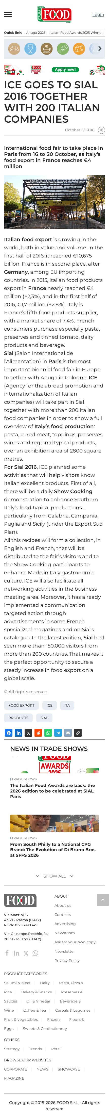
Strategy (12, 1049)
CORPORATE (15, 1069)
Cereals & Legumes (72, 1010)
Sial (44, 718)
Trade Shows (24, 779)
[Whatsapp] (35, 952)
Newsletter (65, 951)
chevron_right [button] (100, 48)
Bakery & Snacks (36, 992)
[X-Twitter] (26, 952)
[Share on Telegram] (58, 733)
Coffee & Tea (34, 1010)
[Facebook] (7, 952)
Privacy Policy (67, 960)
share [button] (101, 130)
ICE (49, 705)
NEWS (42, 1069)
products (18, 718)
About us (63, 905)
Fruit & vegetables (21, 1019)
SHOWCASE (69, 1069)
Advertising (65, 923)
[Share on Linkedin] (18, 733)
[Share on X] (28, 733)
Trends (35, 1049)
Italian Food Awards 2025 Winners (76, 33)
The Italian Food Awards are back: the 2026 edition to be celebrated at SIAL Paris (52, 791)
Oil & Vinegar (38, 1001)
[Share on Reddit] (38, 733)
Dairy (45, 983)
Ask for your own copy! (76, 942)
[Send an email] (68, 733)
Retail (56, 1049)
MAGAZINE (14, 1078)
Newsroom (65, 933)
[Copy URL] (78, 733)
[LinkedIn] (17, 952)
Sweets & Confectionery (45, 1028)
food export (21, 705)
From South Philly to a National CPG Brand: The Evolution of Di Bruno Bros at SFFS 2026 (53, 850)
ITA (67, 705)
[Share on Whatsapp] (48, 733)
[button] (8, 14)
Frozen (53, 1019)
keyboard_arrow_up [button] (103, 900)
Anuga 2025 (35, 33)
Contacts (63, 914)
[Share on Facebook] (8, 733)
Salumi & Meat (17, 983)
